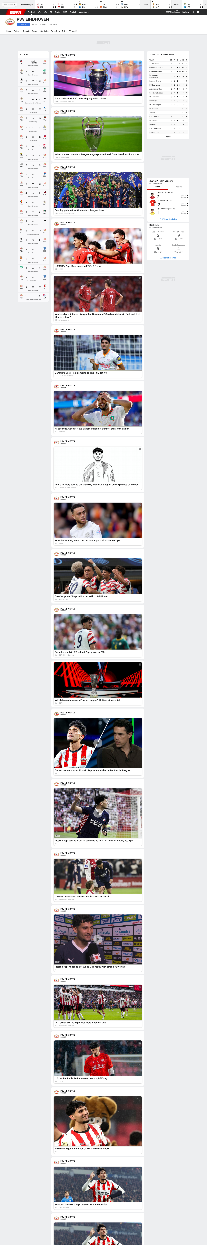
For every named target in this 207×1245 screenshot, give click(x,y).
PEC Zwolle (154, 101)
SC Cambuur (154, 117)
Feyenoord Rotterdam (153, 61)
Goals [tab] (157, 134)
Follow (23, 24)
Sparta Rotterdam (156, 77)
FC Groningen (154, 69)
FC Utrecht (153, 105)
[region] (168, 81)
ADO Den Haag (155, 113)
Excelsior (152, 85)
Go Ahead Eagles (156, 52)
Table (168, 121)
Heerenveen (154, 81)
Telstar (152, 97)
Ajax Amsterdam (155, 73)
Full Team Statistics (168, 166)
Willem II (152, 109)
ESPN (16, 12)
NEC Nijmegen (155, 89)
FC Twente (153, 93)
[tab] (157, 134)
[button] (193, 12)
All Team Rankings (168, 205)
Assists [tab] (179, 134)
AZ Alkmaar (154, 48)
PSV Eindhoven (155, 56)
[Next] (205, 4)
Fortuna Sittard (155, 65)
